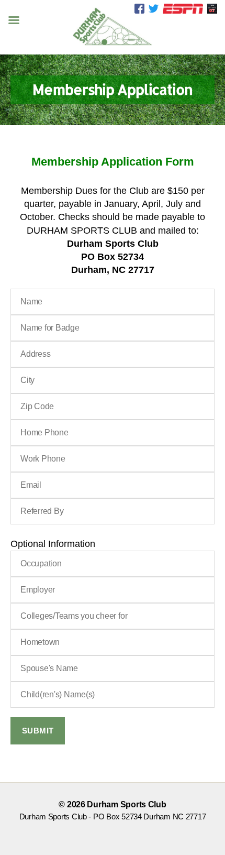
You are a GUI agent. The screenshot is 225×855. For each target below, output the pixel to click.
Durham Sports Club (126, 804)
